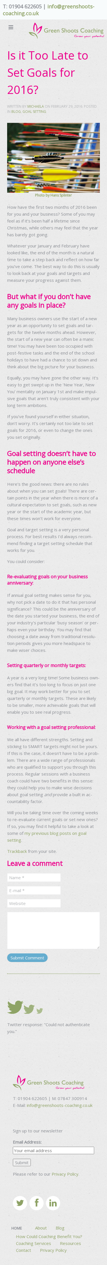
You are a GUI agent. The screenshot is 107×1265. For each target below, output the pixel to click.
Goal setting (34, 111)
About (41, 1228)
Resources (70, 1243)
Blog (16, 111)
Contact (23, 1250)
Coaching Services (33, 1243)
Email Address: (27, 1142)
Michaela (35, 106)
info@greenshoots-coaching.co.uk (59, 1105)
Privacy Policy (65, 1174)
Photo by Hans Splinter (53, 195)
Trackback (17, 851)
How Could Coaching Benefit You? (49, 1236)
